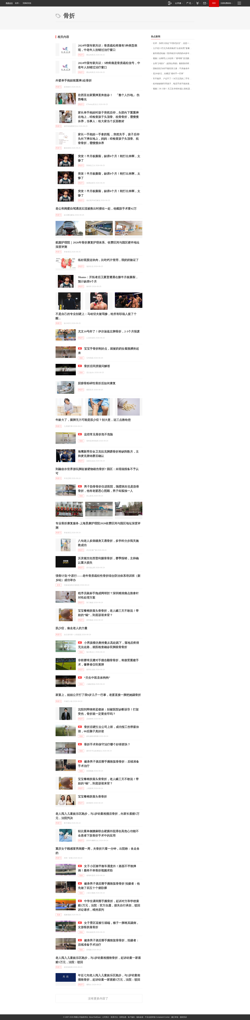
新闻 (58, 585)
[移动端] (170, 3)
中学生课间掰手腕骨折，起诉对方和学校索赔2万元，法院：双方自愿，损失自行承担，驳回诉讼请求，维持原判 (109, 905)
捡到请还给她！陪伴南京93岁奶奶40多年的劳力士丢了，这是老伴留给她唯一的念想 (173, 53)
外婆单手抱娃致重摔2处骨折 (74, 80)
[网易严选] (189, 3)
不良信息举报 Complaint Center (157, 1017)
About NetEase (95, 1017)
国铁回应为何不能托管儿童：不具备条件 (171, 68)
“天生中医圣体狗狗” (97, 677)
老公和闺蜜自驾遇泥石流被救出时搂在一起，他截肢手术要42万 (96, 208)
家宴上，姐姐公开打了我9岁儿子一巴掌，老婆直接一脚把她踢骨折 (98, 694)
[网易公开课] (179, 3)
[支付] (198, 3)
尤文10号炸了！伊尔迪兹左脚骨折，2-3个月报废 (109, 331)
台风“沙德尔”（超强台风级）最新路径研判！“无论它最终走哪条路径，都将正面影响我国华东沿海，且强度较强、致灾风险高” (173, 63)
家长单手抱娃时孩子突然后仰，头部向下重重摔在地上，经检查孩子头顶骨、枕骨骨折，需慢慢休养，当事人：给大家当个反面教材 (108, 117)
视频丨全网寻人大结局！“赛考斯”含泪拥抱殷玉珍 (173, 58)
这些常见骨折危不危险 (98, 434)
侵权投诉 (183, 1017)
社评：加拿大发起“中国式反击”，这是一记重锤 (173, 43)
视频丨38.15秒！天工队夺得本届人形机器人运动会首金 (173, 89)
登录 (214, 3)
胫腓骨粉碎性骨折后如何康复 (97, 383)
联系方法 (114, 1017)
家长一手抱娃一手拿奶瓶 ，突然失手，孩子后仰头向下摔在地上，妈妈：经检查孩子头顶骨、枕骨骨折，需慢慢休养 (108, 139)
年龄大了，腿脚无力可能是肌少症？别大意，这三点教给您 (93, 419)
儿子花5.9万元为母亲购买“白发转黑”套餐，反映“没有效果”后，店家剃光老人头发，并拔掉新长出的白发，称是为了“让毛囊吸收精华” (173, 48)
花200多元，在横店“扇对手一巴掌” (168, 73)
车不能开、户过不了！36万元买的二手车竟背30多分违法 (173, 79)
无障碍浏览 (27, 3)
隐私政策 (139, 1017)
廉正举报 (174, 1017)
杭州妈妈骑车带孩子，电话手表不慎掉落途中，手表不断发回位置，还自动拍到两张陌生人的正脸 (173, 84)
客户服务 (131, 1017)
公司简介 (105, 1017)
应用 (17, 3)
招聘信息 (122, 1017)
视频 (81, 358)
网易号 (81, 55)
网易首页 (9, 3)
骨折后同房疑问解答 (97, 366)
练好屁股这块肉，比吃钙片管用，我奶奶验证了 (108, 259)
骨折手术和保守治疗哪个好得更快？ (107, 744)
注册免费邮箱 (225, 3)
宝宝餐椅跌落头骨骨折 (92, 796)
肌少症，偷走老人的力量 (71, 628)
